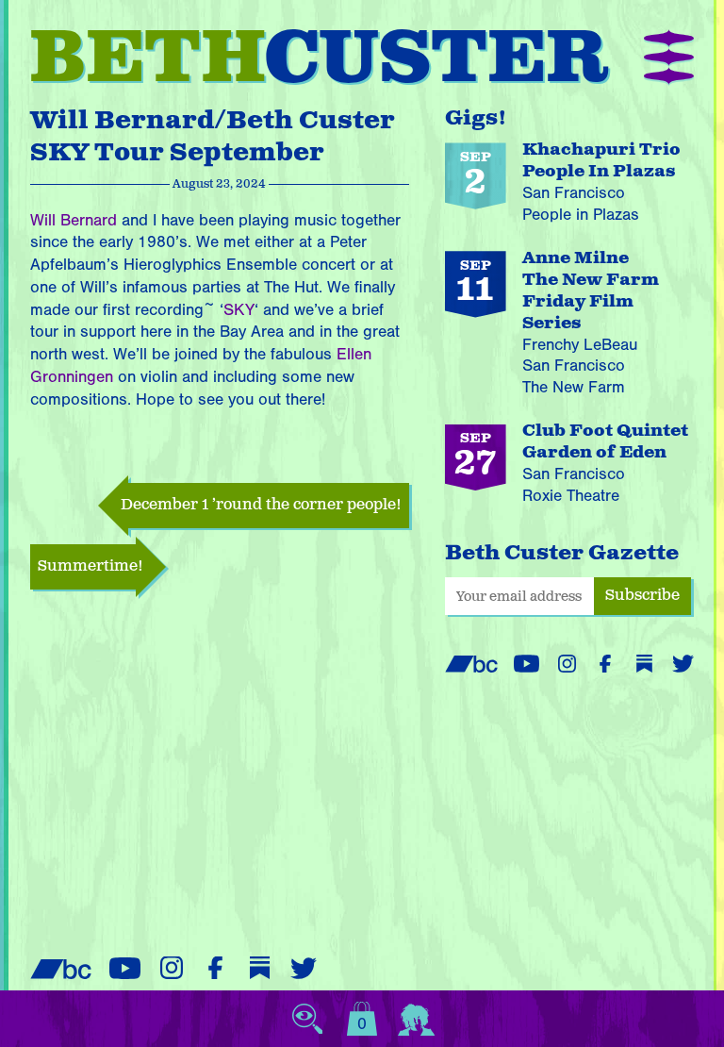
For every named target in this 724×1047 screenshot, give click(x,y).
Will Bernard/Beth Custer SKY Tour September (212, 137)
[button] (669, 59)
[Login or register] (417, 1019)
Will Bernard (73, 220)
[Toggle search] (307, 1019)
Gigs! (476, 118)
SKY (239, 310)
